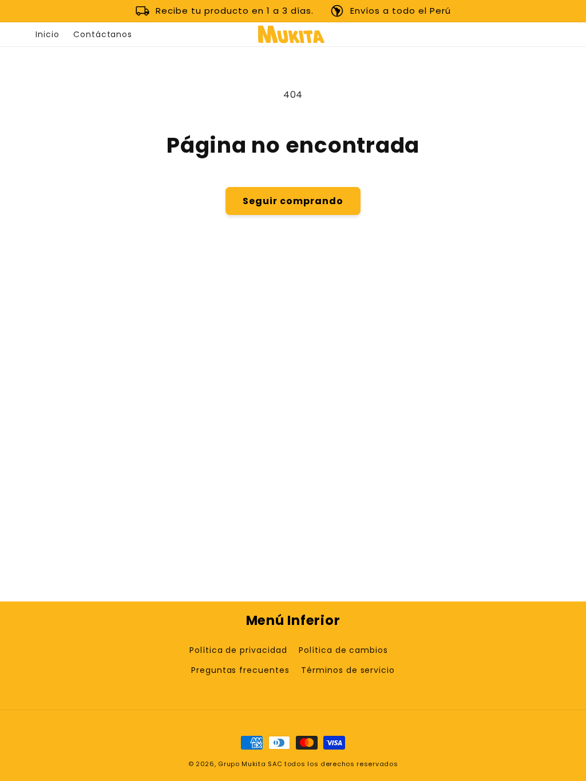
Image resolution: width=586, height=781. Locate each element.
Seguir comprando (293, 201)
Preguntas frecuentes (240, 670)
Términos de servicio (348, 670)
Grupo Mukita (242, 763)
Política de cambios (343, 650)
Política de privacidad (238, 650)
